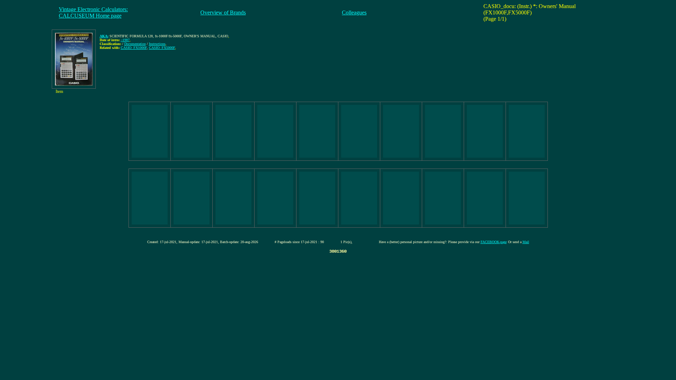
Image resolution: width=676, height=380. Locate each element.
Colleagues (354, 12)
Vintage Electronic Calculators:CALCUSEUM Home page (93, 12)
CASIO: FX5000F (162, 48)
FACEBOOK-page (494, 242)
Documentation (135, 44)
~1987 (125, 40)
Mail (525, 242)
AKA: (104, 36)
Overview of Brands (223, 12)
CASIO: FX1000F (134, 48)
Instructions (157, 44)
